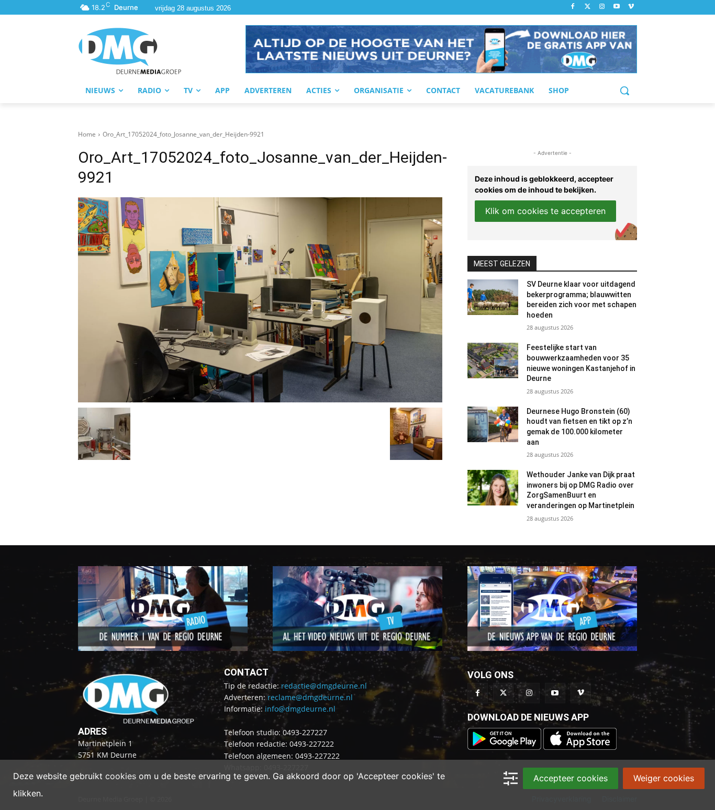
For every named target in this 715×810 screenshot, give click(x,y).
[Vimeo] (631, 7)
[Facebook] (573, 7)
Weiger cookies (663, 778)
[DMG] (161, 50)
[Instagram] (602, 7)
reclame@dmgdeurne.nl (310, 697)
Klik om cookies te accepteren (545, 211)
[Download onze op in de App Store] (580, 747)
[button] (441, 49)
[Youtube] (616, 7)
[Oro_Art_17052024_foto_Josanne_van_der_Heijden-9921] (260, 299)
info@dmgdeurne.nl (300, 709)
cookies (120, 776)
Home (87, 134)
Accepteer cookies (570, 778)
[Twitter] (588, 7)
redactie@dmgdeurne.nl (324, 686)
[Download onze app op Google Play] (505, 747)
